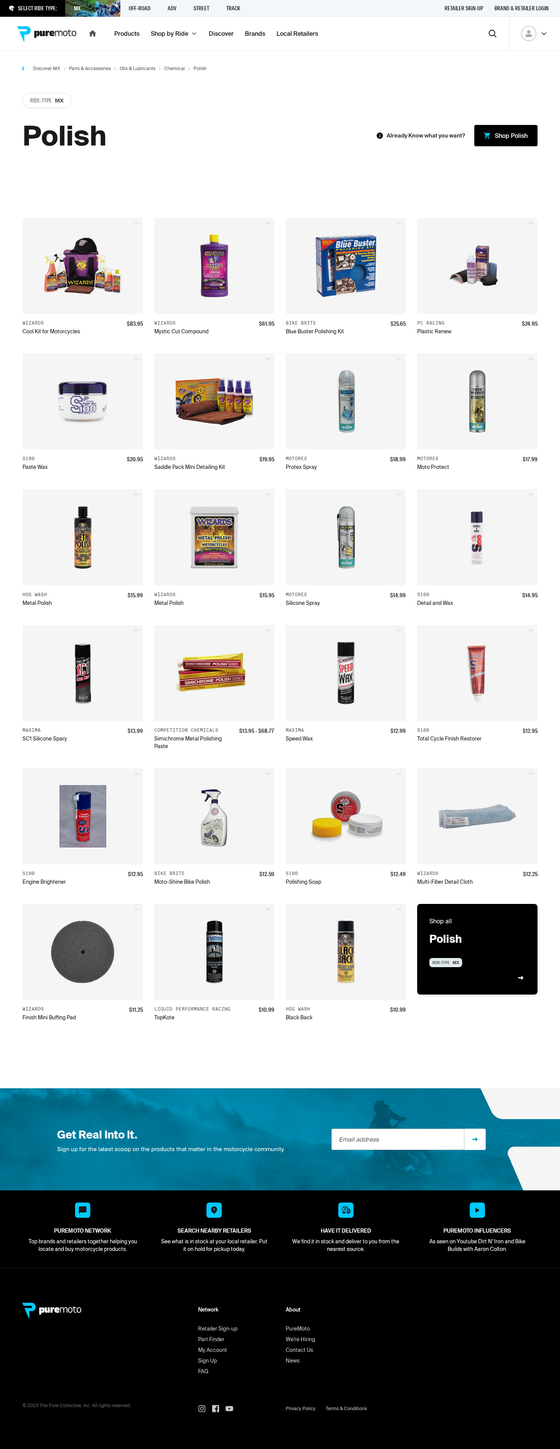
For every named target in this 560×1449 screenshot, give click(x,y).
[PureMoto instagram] (205, 1408)
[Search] (492, 33)
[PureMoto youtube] (232, 1408)
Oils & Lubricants (137, 68)
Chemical (174, 68)
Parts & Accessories (90, 68)
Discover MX (46, 68)
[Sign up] (475, 1139)
